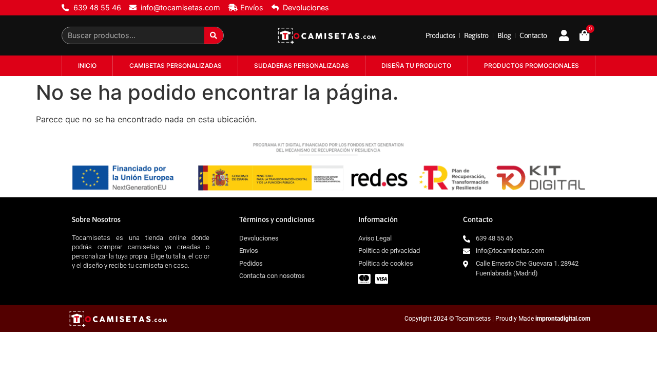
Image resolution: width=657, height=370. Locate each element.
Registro (476, 35)
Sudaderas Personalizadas (301, 65)
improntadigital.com (562, 318)
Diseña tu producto (416, 65)
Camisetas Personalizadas (175, 65)
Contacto (533, 35)
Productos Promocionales (531, 65)
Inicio (87, 65)
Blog (504, 35)
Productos (440, 35)
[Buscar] (213, 35)
